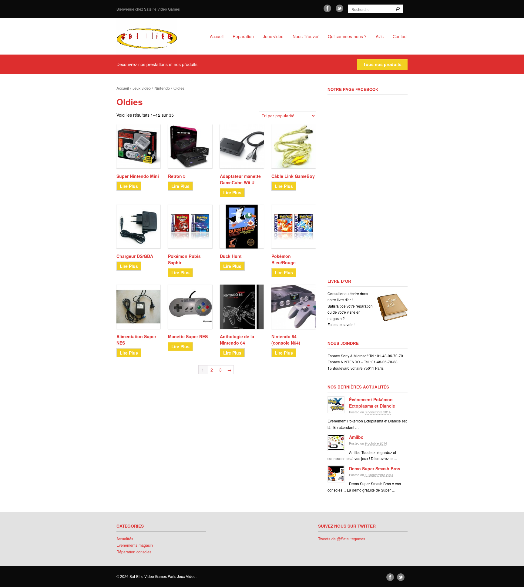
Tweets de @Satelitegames (341, 539)
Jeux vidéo (273, 36)
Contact (400, 36)
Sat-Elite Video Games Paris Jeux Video (152, 36)
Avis (380, 36)
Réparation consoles (133, 552)
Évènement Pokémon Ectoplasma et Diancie (372, 402)
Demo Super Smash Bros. (375, 468)
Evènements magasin (134, 545)
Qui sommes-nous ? (347, 36)
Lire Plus (129, 186)
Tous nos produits (382, 64)
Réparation (243, 36)
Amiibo (356, 437)
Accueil (216, 36)
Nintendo (162, 88)
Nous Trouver (306, 36)
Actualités (124, 539)
